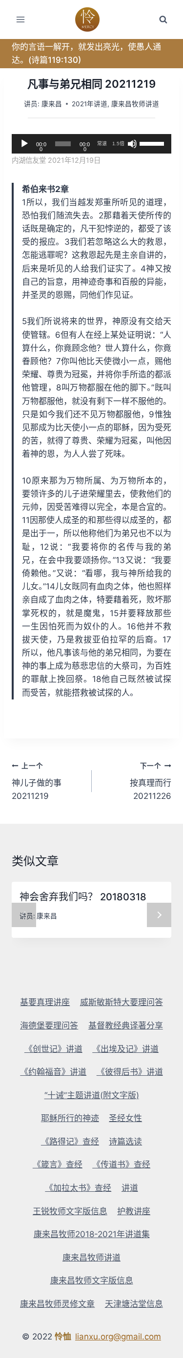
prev (24, 915)
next (159, 915)
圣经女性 (125, 1118)
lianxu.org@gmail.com (118, 1336)
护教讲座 (133, 1211)
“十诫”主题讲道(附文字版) (91, 1095)
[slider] (153, 143)
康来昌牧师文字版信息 (91, 1280)
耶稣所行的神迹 (70, 1118)
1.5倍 (118, 143)
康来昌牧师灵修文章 (57, 1304)
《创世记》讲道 (53, 1049)
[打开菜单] (21, 19)
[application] (91, 144)
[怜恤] (91, 19)
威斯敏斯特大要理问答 (121, 1002)
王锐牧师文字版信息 (70, 1211)
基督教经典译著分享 (125, 1025)
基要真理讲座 (45, 1002)
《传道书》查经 (121, 1164)
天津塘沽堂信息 (134, 1304)
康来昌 (51, 104)
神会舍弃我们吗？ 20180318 (83, 897)
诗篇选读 (125, 1141)
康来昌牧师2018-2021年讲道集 (92, 1234)
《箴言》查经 (57, 1164)
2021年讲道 (89, 104)
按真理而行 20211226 (150, 781)
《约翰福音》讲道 (53, 1072)
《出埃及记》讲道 (125, 1049)
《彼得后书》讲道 (130, 1072)
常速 (102, 143)
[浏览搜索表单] (163, 19)
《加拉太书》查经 (78, 1188)
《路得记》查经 (70, 1141)
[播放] (24, 144)
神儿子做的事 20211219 (36, 781)
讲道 (130, 1188)
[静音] (132, 144)
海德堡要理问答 (49, 1025)
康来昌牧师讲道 (135, 104)
